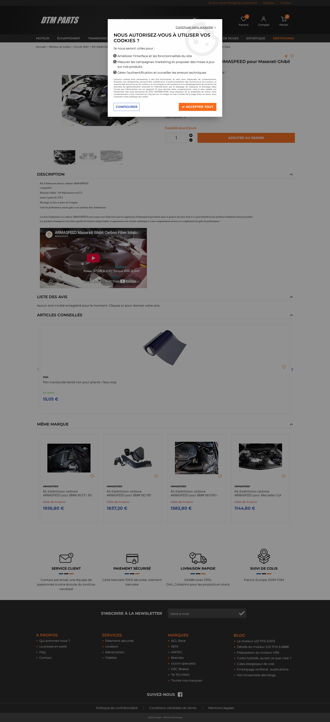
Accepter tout (199, 107)
